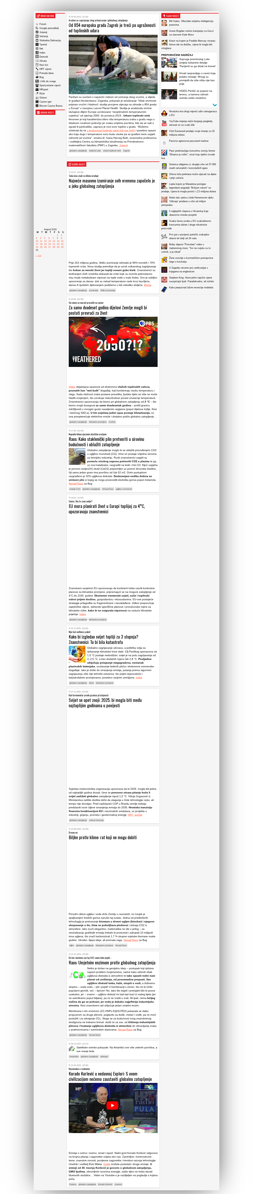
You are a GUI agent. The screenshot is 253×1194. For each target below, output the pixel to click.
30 (62, 247)
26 (45, 247)
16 (62, 241)
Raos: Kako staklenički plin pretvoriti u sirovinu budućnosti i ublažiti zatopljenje (106, 441)
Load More (190, 300)
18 (41, 244)
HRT (130, 814)
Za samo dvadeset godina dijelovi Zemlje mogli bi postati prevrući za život (108, 310)
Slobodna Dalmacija (50, 40)
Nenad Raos (76, 483)
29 (58, 247)
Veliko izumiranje (107, 290)
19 (45, 244)
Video (72, 386)
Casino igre (45, 101)
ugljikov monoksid (124, 489)
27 (49, 247)
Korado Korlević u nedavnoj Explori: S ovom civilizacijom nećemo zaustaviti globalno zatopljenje (110, 1076)
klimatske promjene (97, 422)
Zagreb (126, 151)
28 (54, 247)
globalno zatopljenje (78, 151)
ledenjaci (104, 1056)
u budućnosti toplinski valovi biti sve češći (111, 130)
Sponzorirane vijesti (50, 85)
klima (91, 683)
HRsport (43, 89)
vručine (112, 422)
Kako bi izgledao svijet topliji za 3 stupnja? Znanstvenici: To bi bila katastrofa (103, 639)
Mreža (147, 284)
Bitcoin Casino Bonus (51, 105)
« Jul (38, 255)
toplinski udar (95, 151)
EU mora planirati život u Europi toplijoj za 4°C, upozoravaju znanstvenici (107, 509)
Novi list (43, 65)
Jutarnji (43, 32)
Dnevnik (43, 56)
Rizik (42, 93)
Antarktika (74, 1056)
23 (62, 244)
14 (54, 241)
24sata (43, 60)
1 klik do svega (47, 81)
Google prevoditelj (49, 28)
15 (58, 241)
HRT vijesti (45, 69)
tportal (138, 814)
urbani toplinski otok (112, 151)
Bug (41, 77)
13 (49, 241)
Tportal (43, 44)
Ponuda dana (46, 73)
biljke (71, 945)
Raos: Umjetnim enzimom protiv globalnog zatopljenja (112, 962)
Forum (42, 24)
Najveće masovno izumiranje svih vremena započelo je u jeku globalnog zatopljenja (112, 183)
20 (49, 244)
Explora (72, 1184)
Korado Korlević (105, 1184)
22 (58, 244)
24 (37, 247)
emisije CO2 (74, 489)
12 (45, 241)
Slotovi (43, 97)
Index (42, 52)
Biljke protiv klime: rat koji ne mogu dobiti (103, 837)
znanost (118, 1184)
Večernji (43, 36)
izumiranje (93, 290)
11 (41, 241)
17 (37, 244)
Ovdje (106, 1164)
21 (54, 244)
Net (41, 48)
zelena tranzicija (96, 820)
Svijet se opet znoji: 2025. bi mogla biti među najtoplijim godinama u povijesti (105, 702)
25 (41, 247)
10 (37, 241)
